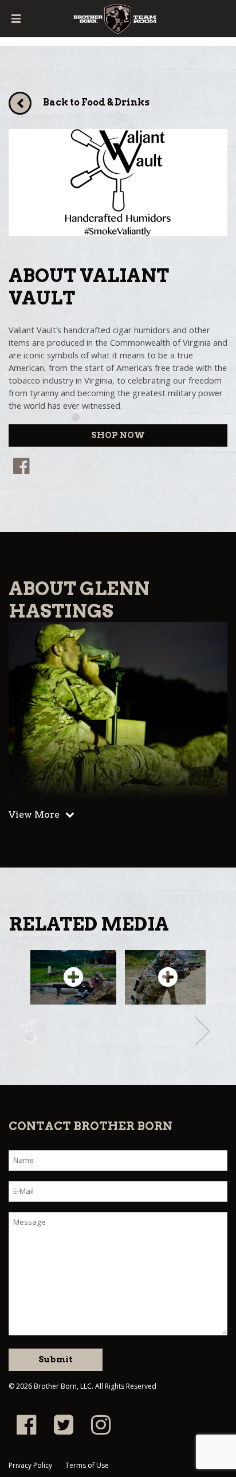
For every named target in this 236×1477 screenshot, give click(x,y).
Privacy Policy (30, 1465)
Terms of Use (87, 1465)
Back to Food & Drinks (96, 102)
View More (34, 814)
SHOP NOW (118, 435)
